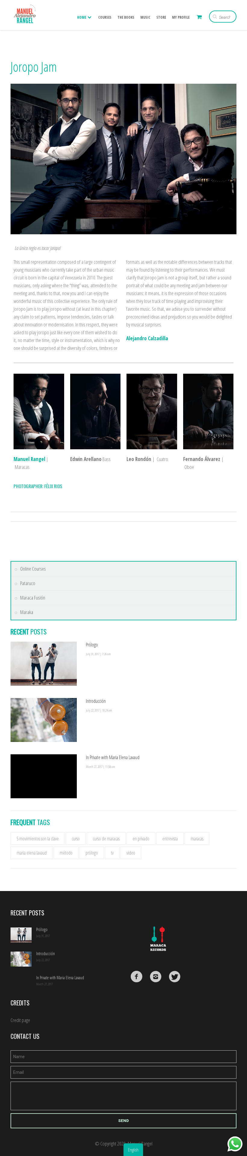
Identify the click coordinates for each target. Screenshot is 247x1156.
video (131, 852)
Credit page (20, 1020)
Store (161, 17)
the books (125, 17)
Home (82, 17)
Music (145, 17)
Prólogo (92, 645)
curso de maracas (106, 838)
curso (76, 838)
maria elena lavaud (32, 852)
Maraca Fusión (32, 598)
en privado (141, 838)
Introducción (96, 701)
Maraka (26, 612)
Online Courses (33, 569)
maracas (197, 838)
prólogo (92, 852)
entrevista (170, 838)
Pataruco (27, 583)
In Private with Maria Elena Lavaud (112, 757)
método (66, 852)
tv (112, 852)
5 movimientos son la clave (38, 838)
